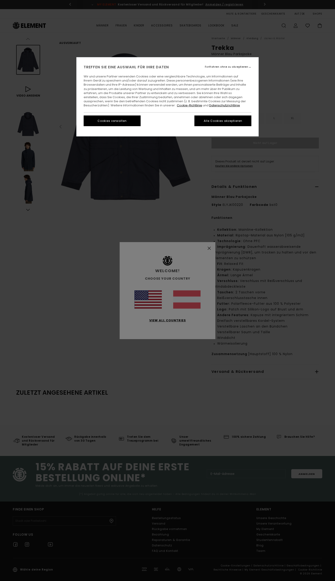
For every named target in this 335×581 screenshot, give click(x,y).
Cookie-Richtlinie (189, 105)
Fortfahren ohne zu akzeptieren (226, 67)
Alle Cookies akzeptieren (223, 121)
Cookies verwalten (112, 121)
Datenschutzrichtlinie (224, 105)
